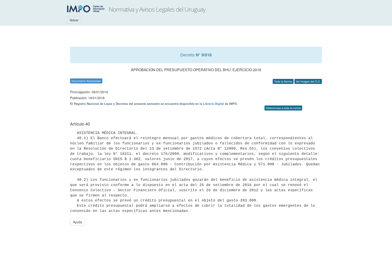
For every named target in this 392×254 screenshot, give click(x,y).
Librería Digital (213, 103)
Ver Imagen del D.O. (308, 81)
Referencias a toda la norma (283, 108)
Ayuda (77, 222)
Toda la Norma (283, 81)
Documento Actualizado (86, 81)
